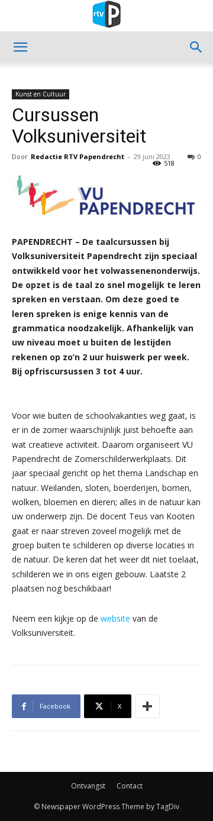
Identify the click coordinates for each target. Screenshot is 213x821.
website (114, 618)
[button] (20, 47)
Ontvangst (88, 786)
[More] (147, 706)
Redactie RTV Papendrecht (77, 156)
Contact (130, 786)
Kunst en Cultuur (40, 94)
